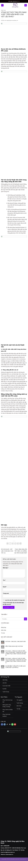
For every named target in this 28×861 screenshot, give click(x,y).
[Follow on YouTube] (15, 724)
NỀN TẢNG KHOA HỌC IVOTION (14, 646)
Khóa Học (3, 627)
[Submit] (25, 619)
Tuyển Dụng (6, 691)
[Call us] (12, 724)
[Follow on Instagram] (4, 724)
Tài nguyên (20, 700)
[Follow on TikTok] (7, 724)
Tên (4, 580)
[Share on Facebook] (10, 543)
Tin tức (3, 633)
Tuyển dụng (20, 703)
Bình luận (5, 567)
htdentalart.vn (23, 859)
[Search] (25, 5)
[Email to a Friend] (15, 543)
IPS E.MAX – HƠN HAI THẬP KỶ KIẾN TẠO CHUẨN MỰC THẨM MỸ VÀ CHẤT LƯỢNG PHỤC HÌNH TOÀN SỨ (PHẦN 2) (16, 653)
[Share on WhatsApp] (7, 543)
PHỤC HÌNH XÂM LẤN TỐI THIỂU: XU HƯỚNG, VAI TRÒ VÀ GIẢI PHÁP (20, 551)
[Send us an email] (10, 724)
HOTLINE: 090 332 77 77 (14, 1)
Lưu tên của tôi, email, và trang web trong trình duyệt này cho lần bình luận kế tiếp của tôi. (14, 602)
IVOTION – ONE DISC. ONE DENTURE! (15, 641)
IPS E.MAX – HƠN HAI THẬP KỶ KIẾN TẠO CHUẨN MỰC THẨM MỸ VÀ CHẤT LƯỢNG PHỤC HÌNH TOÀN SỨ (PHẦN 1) (16, 660)
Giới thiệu (5, 680)
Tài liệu (18, 708)
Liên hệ (4, 683)
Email (5, 586)
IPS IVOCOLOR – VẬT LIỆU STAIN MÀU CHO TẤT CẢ (7, 551)
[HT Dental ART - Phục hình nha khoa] (15, 5)
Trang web (6, 593)
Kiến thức (3, 10)
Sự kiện (4, 688)
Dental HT (15, 20)
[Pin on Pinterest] (18, 543)
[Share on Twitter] (12, 543)
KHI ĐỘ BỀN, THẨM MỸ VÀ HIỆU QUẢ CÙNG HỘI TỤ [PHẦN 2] (15, 666)
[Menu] (2, 5)
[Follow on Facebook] (2, 724)
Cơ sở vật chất (6, 685)
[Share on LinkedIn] (20, 543)
